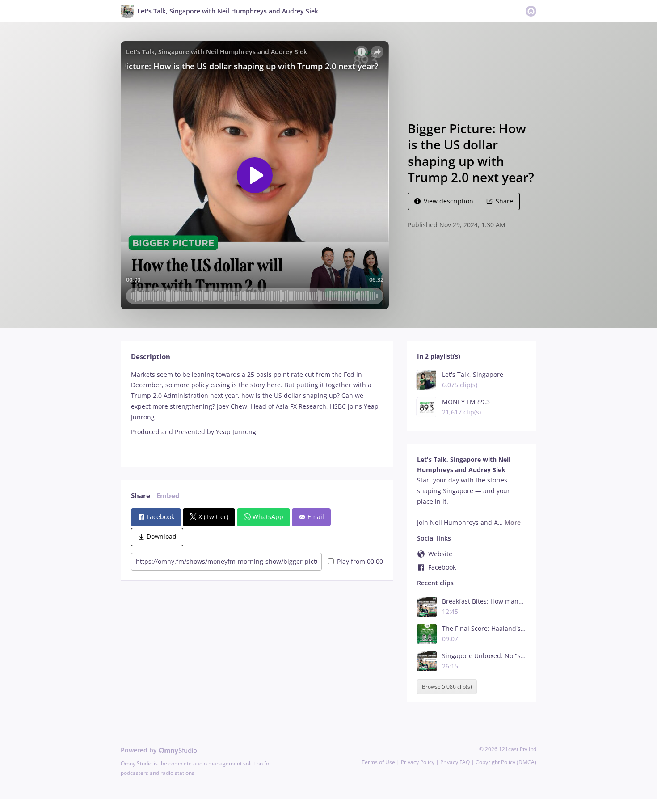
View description (448, 201)
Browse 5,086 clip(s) (447, 686)
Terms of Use (378, 762)
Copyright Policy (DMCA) (506, 762)
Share (504, 201)
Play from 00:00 (360, 561)
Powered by (140, 750)
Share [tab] (140, 495)
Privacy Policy (417, 762)
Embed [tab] (168, 495)
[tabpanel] (257, 410)
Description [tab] (150, 356)
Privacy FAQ (455, 762)
